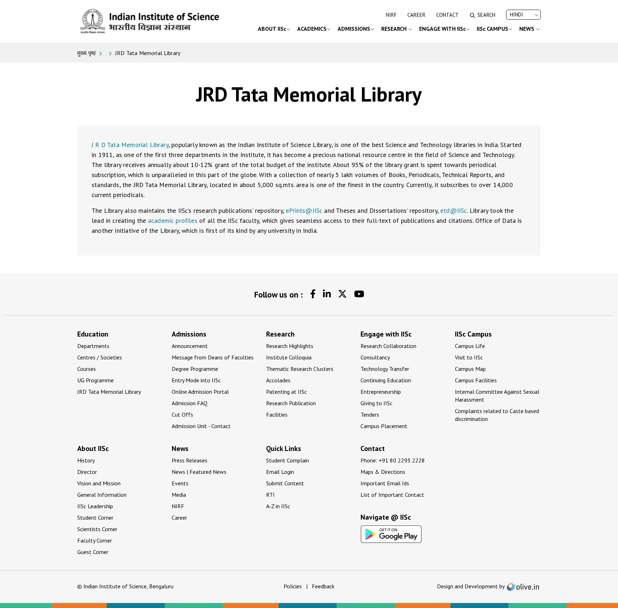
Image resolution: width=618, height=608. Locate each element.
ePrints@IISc (304, 210)
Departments (93, 345)
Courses (86, 368)
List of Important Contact (392, 494)
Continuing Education (385, 380)
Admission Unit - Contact (201, 426)
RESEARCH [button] (394, 28)
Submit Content (285, 483)
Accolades (278, 380)
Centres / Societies (99, 357)
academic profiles (172, 220)
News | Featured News (199, 471)
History (86, 460)
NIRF (391, 14)
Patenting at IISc (286, 391)
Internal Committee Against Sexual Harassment (497, 395)
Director (87, 471)
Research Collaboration (388, 345)
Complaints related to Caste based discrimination (497, 414)
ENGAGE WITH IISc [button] (442, 28)
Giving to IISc (376, 403)
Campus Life (470, 345)
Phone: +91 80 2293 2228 (392, 460)
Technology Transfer (384, 368)
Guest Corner (92, 551)
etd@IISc (453, 210)
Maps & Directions (382, 471)
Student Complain (287, 460)
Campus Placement (383, 426)
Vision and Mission (99, 483)
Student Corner (95, 517)
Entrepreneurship (380, 391)
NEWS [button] (527, 28)
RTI (270, 494)
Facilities (277, 414)
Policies (293, 586)
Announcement (190, 345)
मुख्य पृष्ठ (86, 53)
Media (179, 494)
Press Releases (189, 460)
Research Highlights (289, 345)
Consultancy (375, 357)
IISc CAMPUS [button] (492, 28)
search (486, 14)
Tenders (369, 414)
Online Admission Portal (200, 391)
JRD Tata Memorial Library (109, 391)
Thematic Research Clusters (299, 368)
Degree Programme (195, 368)
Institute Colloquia (289, 357)
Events (180, 483)
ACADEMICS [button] (312, 28)
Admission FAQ (189, 403)
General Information (102, 494)
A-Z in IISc (278, 506)
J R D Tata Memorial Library (130, 145)
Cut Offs (182, 414)
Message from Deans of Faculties (213, 357)
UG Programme (95, 380)
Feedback (323, 586)
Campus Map (470, 368)
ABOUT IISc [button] (272, 28)
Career (416, 14)
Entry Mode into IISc (196, 380)
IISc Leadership (95, 506)
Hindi (516, 14)
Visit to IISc (469, 357)
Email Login (280, 471)
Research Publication (291, 403)
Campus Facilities (476, 380)
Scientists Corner (97, 529)
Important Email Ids (384, 483)
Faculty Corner (94, 540)
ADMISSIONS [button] (354, 28)
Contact (447, 14)
